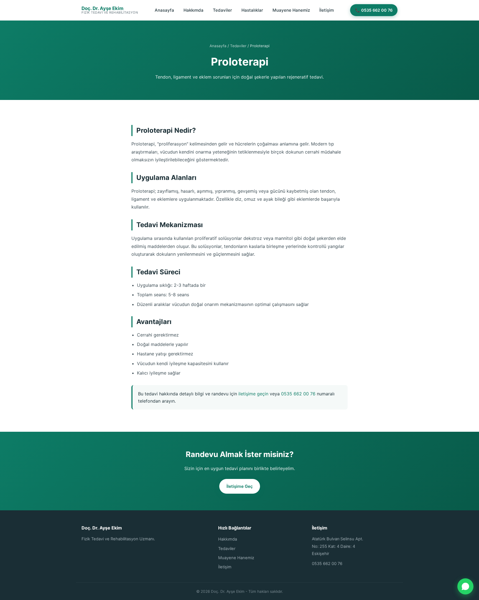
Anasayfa (164, 10)
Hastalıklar (252, 10)
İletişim (326, 10)
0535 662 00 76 (298, 393)
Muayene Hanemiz (291, 10)
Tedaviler (222, 10)
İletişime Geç (239, 486)
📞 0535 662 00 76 (374, 10)
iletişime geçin (253, 393)
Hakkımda (193, 10)
